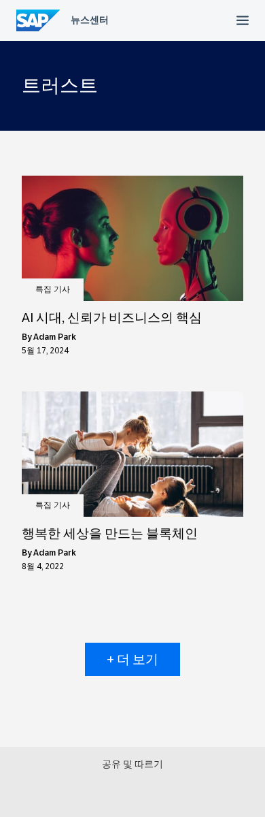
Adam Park (54, 337)
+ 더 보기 (132, 659)
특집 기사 (52, 289)
